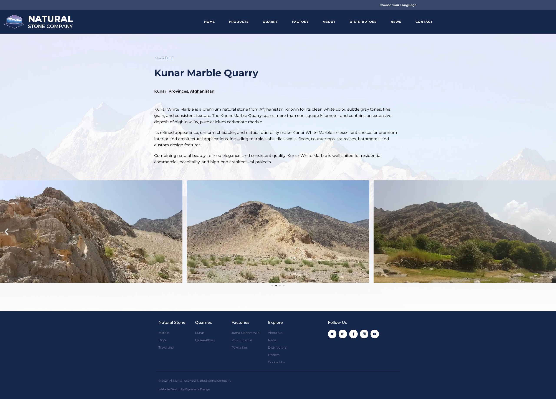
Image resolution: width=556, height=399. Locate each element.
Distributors (363, 22)
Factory (300, 22)
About (329, 22)
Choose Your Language (398, 5)
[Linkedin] (364, 334)
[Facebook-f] (353, 334)
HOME (209, 22)
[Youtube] (375, 334)
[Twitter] (332, 334)
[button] (6, 231)
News (396, 22)
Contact (424, 22)
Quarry (270, 22)
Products (239, 22)
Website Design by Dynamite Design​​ (184, 389)
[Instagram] (343, 334)
